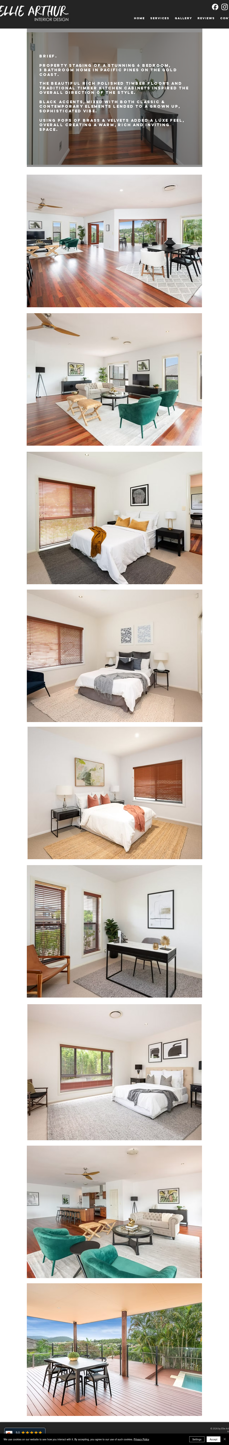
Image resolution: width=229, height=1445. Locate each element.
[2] (224, 6)
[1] (215, 6)
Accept (213, 1439)
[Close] (225, 1439)
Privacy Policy (141, 1439)
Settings (196, 1439)
